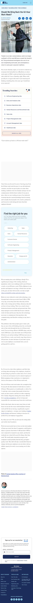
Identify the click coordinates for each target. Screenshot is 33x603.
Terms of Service (20, 560)
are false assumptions (10, 398)
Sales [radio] (22, 228)
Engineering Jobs (15, 583)
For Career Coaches (26, 582)
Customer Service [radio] (11, 239)
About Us (3, 577)
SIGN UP (16, 556)
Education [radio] (9, 256)
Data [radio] (8, 234)
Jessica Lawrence (6, 17)
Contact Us (3, 592)
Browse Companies (5, 583)
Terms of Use (3, 588)
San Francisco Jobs (15, 579)
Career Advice (5, 7)
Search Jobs (3, 581)
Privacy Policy (4, 590)
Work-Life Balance (22, 7)
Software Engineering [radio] (12, 245)
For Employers (25, 577)
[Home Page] (5, 3)
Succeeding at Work (13, 7)
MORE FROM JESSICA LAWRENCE (9, 507)
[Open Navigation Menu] (30, 2)
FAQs (2, 579)
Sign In (25, 2)
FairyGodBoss (4, 594)
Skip (25, 272)
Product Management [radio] (12, 250)
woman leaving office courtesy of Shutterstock (13, 475)
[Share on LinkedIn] (27, 18)
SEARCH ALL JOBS (16, 133)
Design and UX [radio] (22, 256)
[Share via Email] (30, 18)
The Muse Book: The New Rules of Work (26, 580)
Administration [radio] (10, 262)
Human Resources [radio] (21, 234)
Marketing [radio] (9, 228)
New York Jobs (14, 577)
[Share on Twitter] (23, 18)
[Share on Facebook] (19, 18)
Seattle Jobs (13, 581)
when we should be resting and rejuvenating (13, 293)
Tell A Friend (24, 584)
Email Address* (8, 549)
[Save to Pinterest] (29, 24)
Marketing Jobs (14, 585)
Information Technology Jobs (16, 588)
